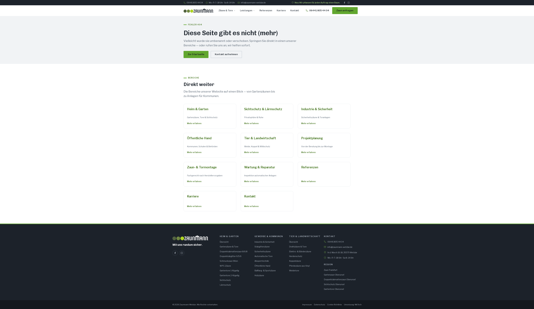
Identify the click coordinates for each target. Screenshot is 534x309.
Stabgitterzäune (262, 246)
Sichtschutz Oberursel (334, 284)
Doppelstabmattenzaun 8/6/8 (233, 251)
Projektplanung (312, 138)
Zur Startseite (196, 54)
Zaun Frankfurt (330, 270)
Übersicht (224, 242)
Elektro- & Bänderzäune (300, 251)
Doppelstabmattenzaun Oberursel (340, 279)
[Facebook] (344, 2)
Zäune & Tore (226, 10)
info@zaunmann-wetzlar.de (253, 2)
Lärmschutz (225, 285)
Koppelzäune (295, 261)
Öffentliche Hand (199, 138)
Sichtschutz (225, 280)
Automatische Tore (263, 256)
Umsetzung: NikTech (353, 304)
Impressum (307, 304)
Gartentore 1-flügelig (229, 270)
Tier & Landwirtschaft (260, 138)
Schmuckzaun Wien (229, 261)
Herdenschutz (295, 256)
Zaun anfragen (344, 10)
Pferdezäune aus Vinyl (299, 266)
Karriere (281, 10)
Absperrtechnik (261, 261)
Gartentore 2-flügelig (229, 275)
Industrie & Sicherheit (316, 109)
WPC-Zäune (225, 266)
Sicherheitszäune (262, 251)
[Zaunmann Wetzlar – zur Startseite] (198, 10)
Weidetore (294, 270)
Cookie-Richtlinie (334, 304)
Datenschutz (319, 304)
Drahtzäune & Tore (298, 246)
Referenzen (265, 10)
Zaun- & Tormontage (202, 167)
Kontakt (294, 10)
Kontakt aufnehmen (226, 54)
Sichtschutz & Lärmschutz (263, 109)
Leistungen (246, 10)
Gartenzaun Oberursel (334, 275)
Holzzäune (259, 275)
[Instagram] (348, 2)
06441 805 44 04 (195, 2)
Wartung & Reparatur (259, 167)
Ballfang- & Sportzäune (265, 270)
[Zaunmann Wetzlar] (194, 237)
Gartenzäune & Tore (229, 246)
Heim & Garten (197, 109)
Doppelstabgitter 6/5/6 (230, 256)
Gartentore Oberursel (334, 289)
